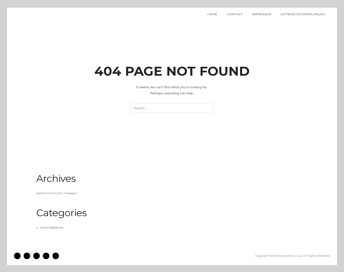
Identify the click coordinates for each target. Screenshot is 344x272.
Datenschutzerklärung (303, 14)
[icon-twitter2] (47, 256)
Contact (235, 14)
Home (212, 14)
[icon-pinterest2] (55, 256)
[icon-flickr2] (37, 256)
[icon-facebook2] (18, 256)
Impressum (261, 14)
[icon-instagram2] (28, 256)
